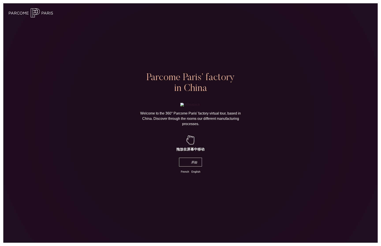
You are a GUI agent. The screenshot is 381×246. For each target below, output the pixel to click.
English (195, 171)
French (185, 171)
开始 (194, 162)
